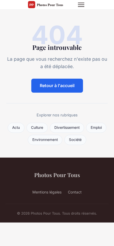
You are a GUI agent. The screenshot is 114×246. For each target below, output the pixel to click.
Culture (37, 127)
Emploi (96, 127)
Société (75, 140)
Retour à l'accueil (57, 85)
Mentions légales (47, 192)
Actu (16, 127)
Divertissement (67, 127)
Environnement (45, 140)
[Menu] (81, 5)
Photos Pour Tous (57, 174)
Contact (75, 192)
